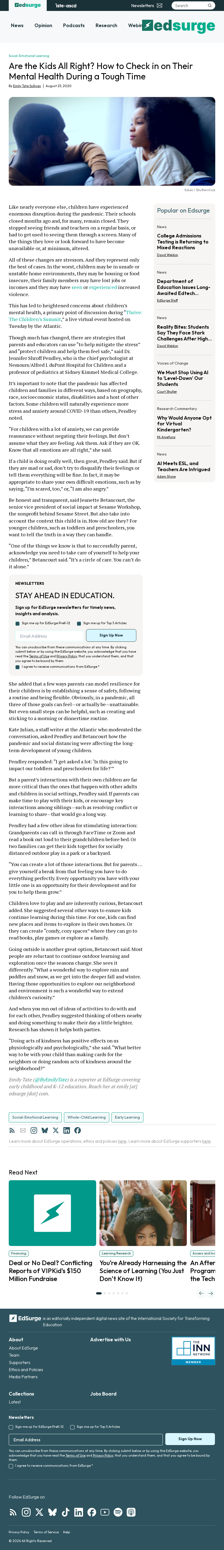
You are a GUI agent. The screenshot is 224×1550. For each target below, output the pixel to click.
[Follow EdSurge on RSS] (13, 1512)
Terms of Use (39, 656)
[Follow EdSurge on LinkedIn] (78, 1512)
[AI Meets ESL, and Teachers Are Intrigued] (184, 464)
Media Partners (23, 1376)
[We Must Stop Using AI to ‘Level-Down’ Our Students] (184, 379)
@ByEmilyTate (50, 1079)
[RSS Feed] (12, 1130)
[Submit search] (209, 5)
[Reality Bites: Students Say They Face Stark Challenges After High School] (184, 333)
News (17, 25)
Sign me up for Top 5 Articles (105, 623)
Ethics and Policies (26, 1369)
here (122, 1141)
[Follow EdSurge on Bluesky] (52, 1512)
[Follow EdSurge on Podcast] (131, 1512)
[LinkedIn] (66, 1130)
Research (106, 25)
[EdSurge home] (28, 5)
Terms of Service (46, 1532)
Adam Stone (166, 476)
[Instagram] (34, 1130)
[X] (55, 1130)
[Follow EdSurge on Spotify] (118, 1512)
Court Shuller (167, 391)
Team (14, 1355)
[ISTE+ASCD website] (66, 5)
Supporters (19, 1362)
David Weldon (167, 255)
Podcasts (74, 25)
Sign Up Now (111, 635)
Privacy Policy (67, 656)
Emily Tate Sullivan (27, 86)
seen (77, 287)
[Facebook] (77, 1130)
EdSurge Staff (167, 300)
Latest (15, 1402)
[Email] (23, 1130)
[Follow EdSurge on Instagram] (26, 1512)
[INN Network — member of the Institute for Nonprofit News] (193, 1351)
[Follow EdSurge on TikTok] (65, 1512)
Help (66, 1532)
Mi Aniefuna (166, 437)
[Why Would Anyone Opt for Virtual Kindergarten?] (184, 424)
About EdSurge (23, 1348)
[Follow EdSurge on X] (39, 1512)
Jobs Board (103, 1394)
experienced (103, 287)
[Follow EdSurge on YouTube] (105, 1512)
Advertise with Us (110, 1339)
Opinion (43, 25)
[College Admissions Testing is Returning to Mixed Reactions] (184, 242)
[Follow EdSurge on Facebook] (91, 1512)
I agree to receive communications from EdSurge (60, 666)
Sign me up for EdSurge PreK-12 (46, 623)
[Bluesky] (45, 1130)
